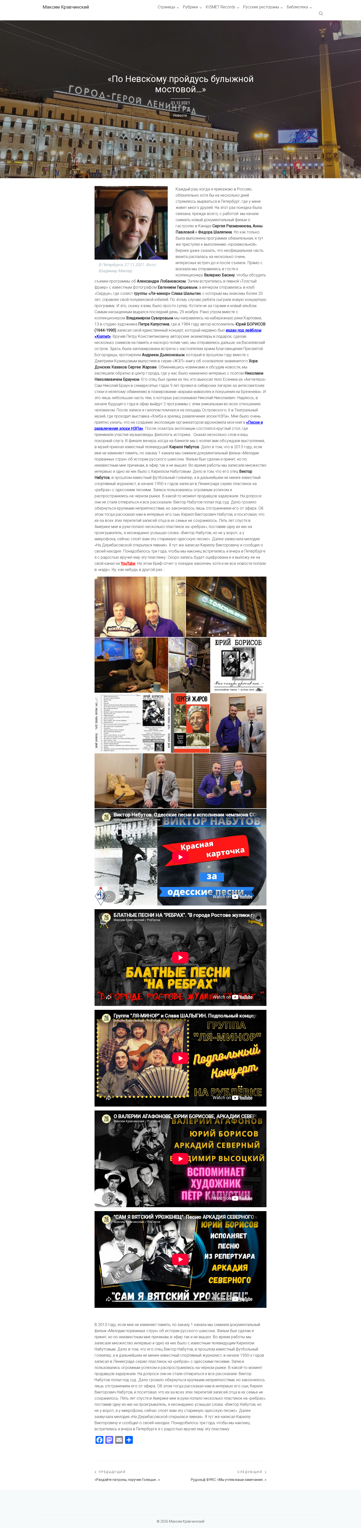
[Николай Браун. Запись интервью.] (144, 780)
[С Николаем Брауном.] (238, 723)
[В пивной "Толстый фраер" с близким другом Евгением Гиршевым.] (140, 607)
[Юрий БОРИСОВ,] (238, 665)
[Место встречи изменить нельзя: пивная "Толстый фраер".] (226, 607)
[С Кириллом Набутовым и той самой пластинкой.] (229, 780)
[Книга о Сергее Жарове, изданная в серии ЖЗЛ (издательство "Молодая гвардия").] (190, 723)
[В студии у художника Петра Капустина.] (131, 665)
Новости (180, 115)
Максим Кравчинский (65, 7)
